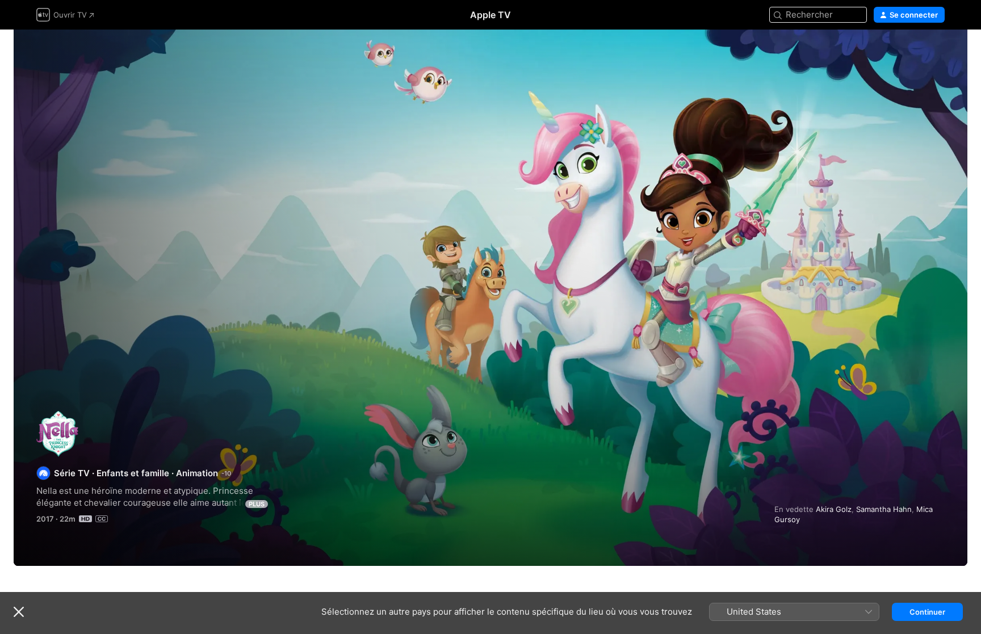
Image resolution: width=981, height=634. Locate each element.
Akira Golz (834, 509)
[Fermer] (19, 612)
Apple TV (490, 14)
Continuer (927, 611)
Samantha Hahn (884, 509)
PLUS (257, 504)
